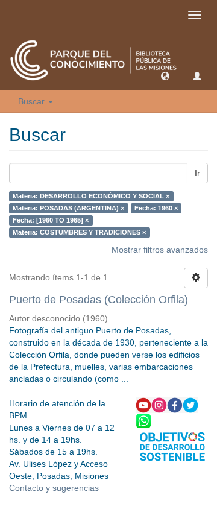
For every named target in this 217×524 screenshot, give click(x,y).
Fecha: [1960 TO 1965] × (51, 220)
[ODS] (172, 445)
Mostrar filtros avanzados (160, 249)
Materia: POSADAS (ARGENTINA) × (68, 208)
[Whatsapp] (143, 420)
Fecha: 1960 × (156, 208)
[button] (165, 75)
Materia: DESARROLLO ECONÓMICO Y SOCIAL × (91, 196)
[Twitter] (190, 404)
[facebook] (175, 404)
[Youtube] (143, 404)
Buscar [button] (32, 101)
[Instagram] (159, 404)
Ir (197, 173)
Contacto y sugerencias (54, 488)
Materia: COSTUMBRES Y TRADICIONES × (79, 232)
